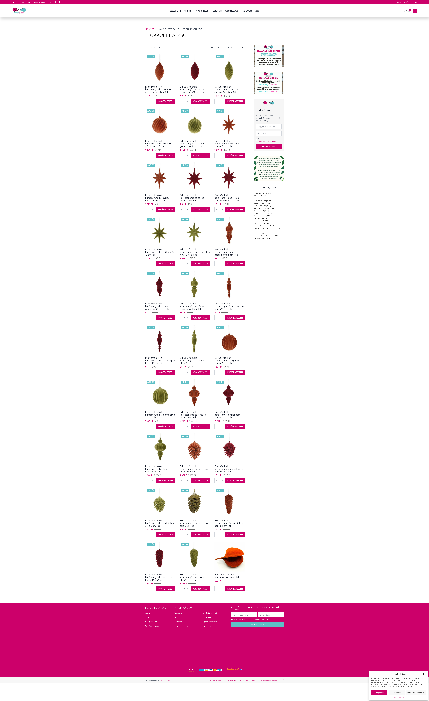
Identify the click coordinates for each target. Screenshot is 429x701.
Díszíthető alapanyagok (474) (264, 226)
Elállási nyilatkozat (210, 617)
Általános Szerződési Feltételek (237, 680)
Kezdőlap (149, 29)
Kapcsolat (178, 613)
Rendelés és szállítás (210, 613)
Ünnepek (148, 613)
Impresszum (207, 626)
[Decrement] (147, 101)
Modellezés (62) (259, 233)
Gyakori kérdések (209, 622)
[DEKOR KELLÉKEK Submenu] (239, 11)
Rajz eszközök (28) (261, 238)
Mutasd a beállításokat (415, 693)
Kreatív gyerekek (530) (262, 216)
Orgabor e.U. (165, 680)
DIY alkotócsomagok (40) (263, 203)
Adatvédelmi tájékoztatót (267, 141)
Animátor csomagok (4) (262, 201)
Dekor (147, 617)
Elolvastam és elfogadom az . (268, 140)
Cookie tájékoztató (398, 697)
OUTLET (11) (258, 198)
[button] (424, 674)
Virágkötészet (151, 622)
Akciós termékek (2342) (262, 206)
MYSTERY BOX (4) (260, 196)
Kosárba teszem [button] (165, 101)
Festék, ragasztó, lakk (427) (264, 213)
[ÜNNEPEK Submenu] (193, 11)
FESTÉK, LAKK (217, 11)
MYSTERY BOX (247, 11)
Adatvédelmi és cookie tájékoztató (264, 680)
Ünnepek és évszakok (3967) (264, 208)
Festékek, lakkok (152, 626)
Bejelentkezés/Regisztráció (407, 2)
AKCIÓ (257, 11)
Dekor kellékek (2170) (261, 221)
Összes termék (176, 11)
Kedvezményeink (181, 626)
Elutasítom (397, 693)
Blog (176, 617)
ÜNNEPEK (187, 11)
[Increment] (153, 101)
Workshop (178, 622)
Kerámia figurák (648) (262, 223)
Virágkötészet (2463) (261, 211)
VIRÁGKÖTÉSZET (202, 11)
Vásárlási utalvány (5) (262, 218)
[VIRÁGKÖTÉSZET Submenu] (209, 11)
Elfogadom (379, 693)
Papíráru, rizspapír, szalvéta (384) (266, 236)
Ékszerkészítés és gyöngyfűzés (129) (267, 228)
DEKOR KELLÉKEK (231, 11)
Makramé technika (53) (262, 193)
